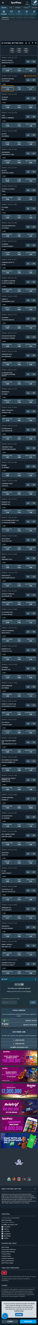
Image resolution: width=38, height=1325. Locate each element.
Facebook (7, 1227)
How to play (5, 1247)
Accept (19, 1314)
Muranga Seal (14, 1179)
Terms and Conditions (9, 1249)
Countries (19, 17)
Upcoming (31, 17)
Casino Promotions (8, 1258)
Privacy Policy (6, 1254)
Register (28, 1321)
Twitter (6, 1229)
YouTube (7, 1231)
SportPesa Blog (6, 1220)
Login (10, 1321)
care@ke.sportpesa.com (9, 1224)
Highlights (5, 17)
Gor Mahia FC (8, 1179)
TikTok (6, 1238)
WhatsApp (7, 1236)
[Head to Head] (28, 61)
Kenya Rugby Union (24, 1179)
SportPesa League (7, 1263)
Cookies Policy (19, 1311)
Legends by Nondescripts (29, 1179)
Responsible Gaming (8, 1252)
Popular (12, 17)
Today (25, 17)
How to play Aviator (8, 1260)
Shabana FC (19, 1179)
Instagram (7, 1234)
